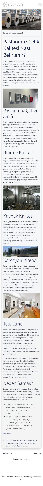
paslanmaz (20, 443)
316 (14, 441)
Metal (35, 441)
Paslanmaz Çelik (17, 33)
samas (25, 446)
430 (18, 441)
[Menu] (40, 5)
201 (7, 441)
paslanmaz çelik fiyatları (14, 446)
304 (11, 441)
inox (25, 441)
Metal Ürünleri (10, 443)
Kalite (30, 441)
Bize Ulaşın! (7, 433)
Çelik (21, 441)
